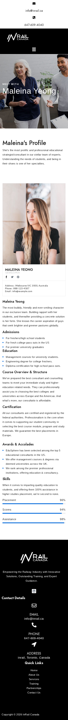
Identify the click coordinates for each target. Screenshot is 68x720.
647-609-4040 (34, 25)
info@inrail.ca (34, 11)
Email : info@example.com (18, 291)
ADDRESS (34, 653)
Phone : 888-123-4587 (17, 288)
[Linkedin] (34, 591)
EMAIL (34, 614)
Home (34, 670)
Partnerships (34, 688)
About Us (34, 674)
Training (34, 683)
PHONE (34, 634)
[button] (34, 49)
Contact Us (34, 692)
